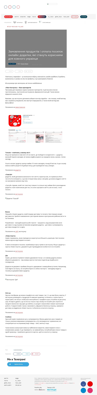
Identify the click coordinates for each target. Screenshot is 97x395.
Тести (34, 16)
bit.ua (65, 381)
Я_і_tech (50, 16)
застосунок (19, 194)
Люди (28, 16)
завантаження (20, 107)
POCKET (29, 71)
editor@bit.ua (42, 383)
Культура (23, 16)
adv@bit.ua (66, 383)
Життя (16, 16)
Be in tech (42, 16)
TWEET (19, 71)
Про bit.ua (18, 385)
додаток (18, 170)
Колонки (83, 16)
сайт (16, 231)
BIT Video (74, 16)
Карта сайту (7, 385)
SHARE (10, 71)
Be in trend (8, 16)
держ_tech (58, 16)
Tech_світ (66, 16)
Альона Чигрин (24, 63)
